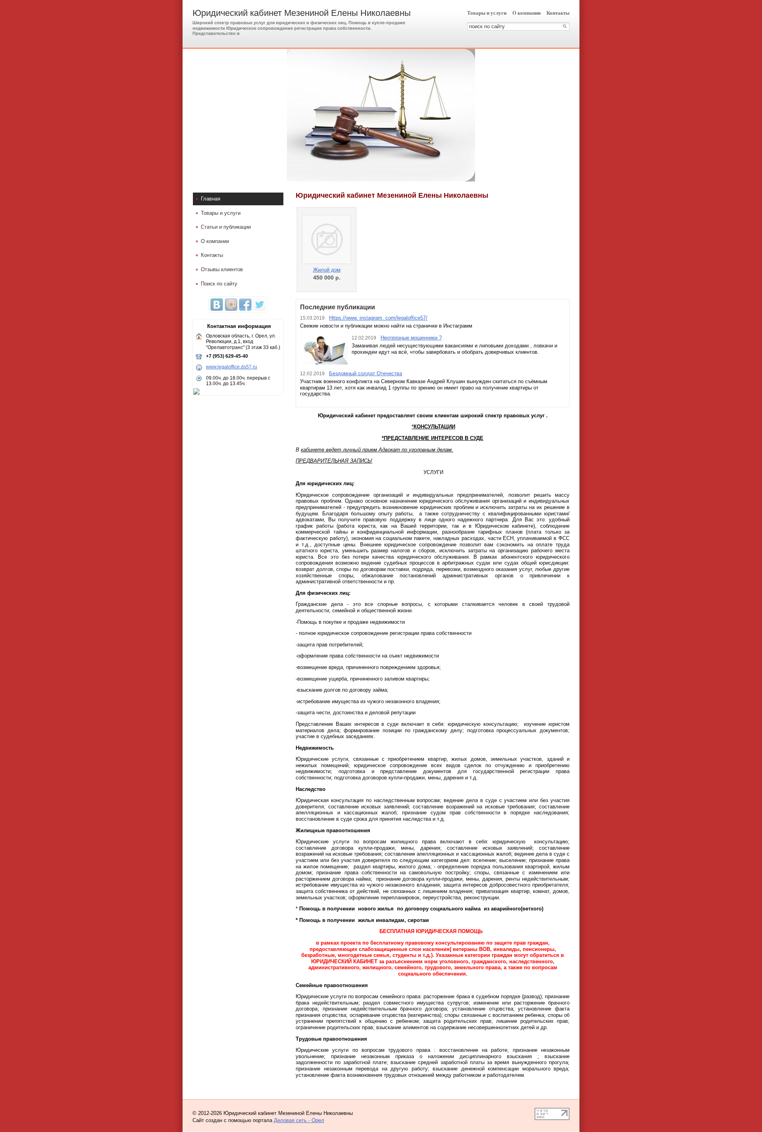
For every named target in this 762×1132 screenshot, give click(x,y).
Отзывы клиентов (222, 269)
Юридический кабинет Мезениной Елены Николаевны (301, 13)
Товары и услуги (486, 13)
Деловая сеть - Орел (299, 1120)
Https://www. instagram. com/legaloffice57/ (378, 318)
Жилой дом (327, 270)
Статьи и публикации (226, 227)
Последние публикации (337, 307)
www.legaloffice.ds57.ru (231, 367)
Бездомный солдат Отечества (365, 373)
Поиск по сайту (219, 284)
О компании (526, 13)
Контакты (558, 13)
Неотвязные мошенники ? (411, 338)
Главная (210, 199)
